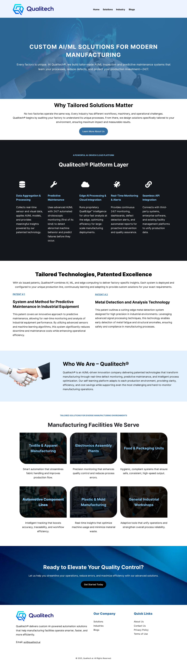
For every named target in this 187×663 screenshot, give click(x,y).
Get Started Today (93, 584)
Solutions (98, 621)
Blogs (96, 629)
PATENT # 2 (101, 294)
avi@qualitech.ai (32, 642)
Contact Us (140, 625)
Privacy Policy (141, 629)
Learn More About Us (93, 131)
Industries (98, 625)
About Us (139, 621)
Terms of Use (141, 633)
